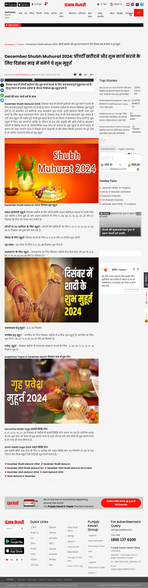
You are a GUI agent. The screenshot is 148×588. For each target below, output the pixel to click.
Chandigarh (32, 579)
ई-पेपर (33, 527)
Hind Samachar (95, 540)
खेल (51, 565)
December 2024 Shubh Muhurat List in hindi (68, 468)
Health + (71, 541)
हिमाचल (52, 527)
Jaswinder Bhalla (108, 187)
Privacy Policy (72, 585)
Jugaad (92, 562)
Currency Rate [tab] (108, 149)
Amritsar (58, 579)
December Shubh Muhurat (55, 464)
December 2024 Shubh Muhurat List (24, 468)
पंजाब (33, 554)
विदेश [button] (31, 13)
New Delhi (21, 579)
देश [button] (26, 13)
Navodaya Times (96, 546)
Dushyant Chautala (110, 196)
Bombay (50, 579)
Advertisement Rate (35, 585)
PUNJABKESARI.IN (118, 585)
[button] (102, 224)
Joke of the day (75, 566)
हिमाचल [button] (72, 13)
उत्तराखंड (52, 549)
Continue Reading (131, 289)
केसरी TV (35, 533)
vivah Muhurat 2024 (51, 472)
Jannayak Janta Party (111, 204)
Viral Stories (73, 547)
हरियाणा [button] (82, 13)
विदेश (33, 543)
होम (20, 13)
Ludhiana (42, 579)
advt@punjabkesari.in (121, 529)
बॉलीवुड (70, 536)
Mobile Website (51, 585)
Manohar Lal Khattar (120, 192)
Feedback (21, 585)
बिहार (112, 13)
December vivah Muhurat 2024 (22, 472)
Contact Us (11, 585)
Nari (90, 551)
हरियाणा (52, 533)
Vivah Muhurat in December (20, 476)
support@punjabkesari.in (123, 569)
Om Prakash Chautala (111, 200)
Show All (102, 140)
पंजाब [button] (46, 13)
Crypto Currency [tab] (126, 149)
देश (32, 538)
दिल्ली (39, 13)
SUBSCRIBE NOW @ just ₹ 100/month (121, 503)
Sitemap (61, 585)
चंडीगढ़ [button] (54, 13)
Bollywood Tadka (96, 567)
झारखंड (120, 13)
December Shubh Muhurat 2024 (22, 464)
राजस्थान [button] (129, 13)
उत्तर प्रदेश (61, 15)
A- (85, 74)
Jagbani (92, 535)
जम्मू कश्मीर (101, 15)
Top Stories (108, 80)
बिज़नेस (52, 559)
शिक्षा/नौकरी (72, 552)
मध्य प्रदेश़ (90, 15)
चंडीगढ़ (33, 559)
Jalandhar (68, 579)
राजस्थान (53, 554)
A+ (92, 74)
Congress (125, 187)
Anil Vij (103, 192)
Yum (90, 556)
